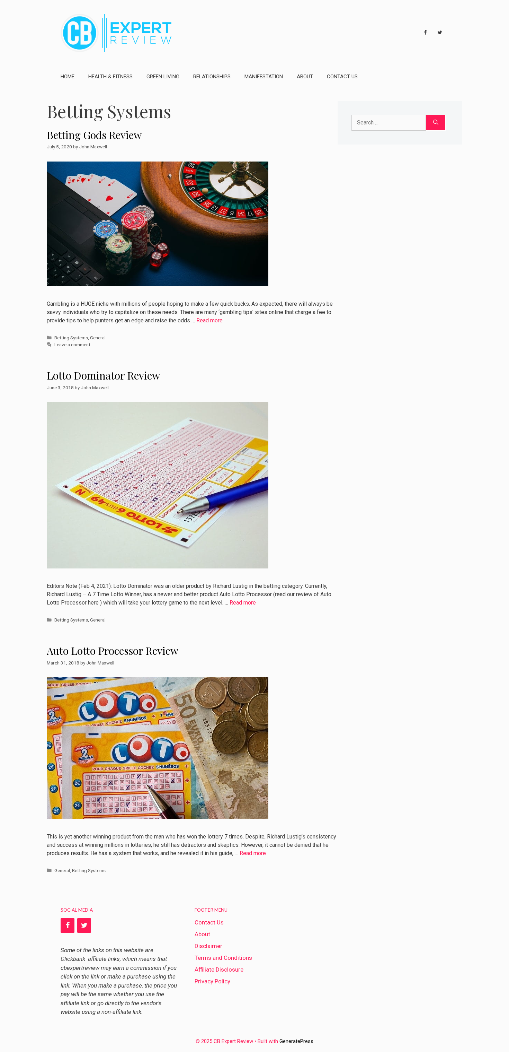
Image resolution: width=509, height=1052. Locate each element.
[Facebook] (425, 33)
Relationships (212, 76)
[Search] (436, 123)
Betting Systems (71, 337)
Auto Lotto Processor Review (112, 651)
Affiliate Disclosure (219, 969)
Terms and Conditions (223, 957)
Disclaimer (208, 945)
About (305, 76)
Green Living (162, 76)
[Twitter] (440, 33)
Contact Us (342, 76)
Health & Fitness (110, 76)
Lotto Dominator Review (103, 375)
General (98, 337)
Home (67, 76)
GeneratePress (296, 1041)
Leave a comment (72, 344)
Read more (209, 320)
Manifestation (263, 76)
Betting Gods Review (94, 135)
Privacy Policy (212, 981)
